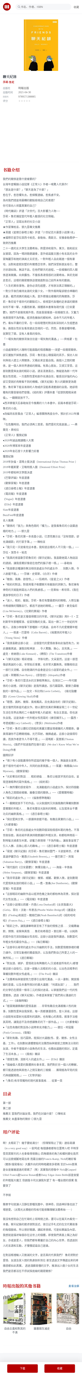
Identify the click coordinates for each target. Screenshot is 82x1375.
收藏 (76, 7)
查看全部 (73, 1286)
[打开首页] (8, 6)
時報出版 (23, 88)
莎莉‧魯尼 (8, 82)
